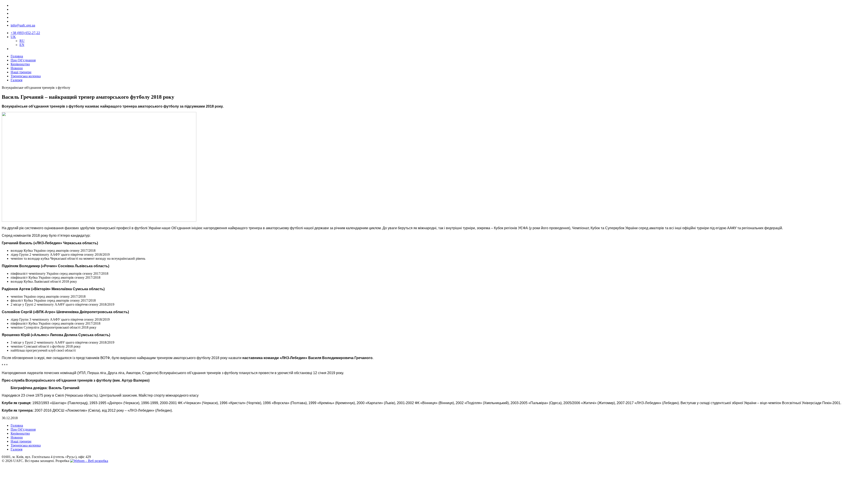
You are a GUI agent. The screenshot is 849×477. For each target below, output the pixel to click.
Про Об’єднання (23, 60)
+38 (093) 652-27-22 (25, 33)
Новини (17, 68)
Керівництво (20, 64)
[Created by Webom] (89, 461)
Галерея (16, 80)
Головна (17, 56)
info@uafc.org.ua (23, 25)
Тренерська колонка (26, 76)
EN (21, 45)
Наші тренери (21, 72)
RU (22, 41)
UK (13, 37)
